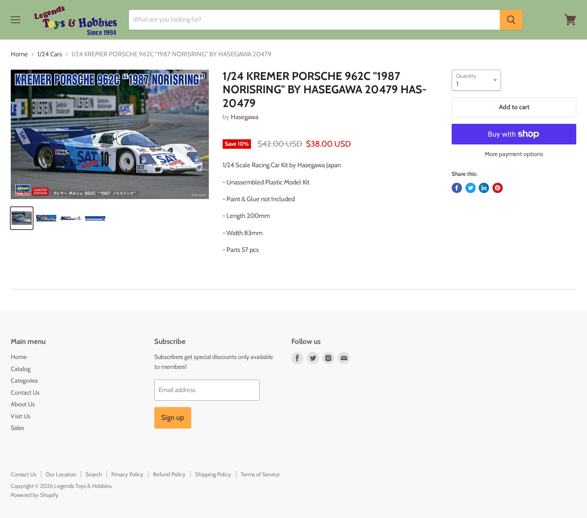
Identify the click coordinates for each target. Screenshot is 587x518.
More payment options (514, 153)
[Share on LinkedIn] (484, 188)
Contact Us (25, 392)
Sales (17, 428)
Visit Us (21, 416)
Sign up (172, 417)
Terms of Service (260, 474)
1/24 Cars (49, 54)
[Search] (511, 20)
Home (19, 54)
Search (94, 474)
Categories (24, 380)
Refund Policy (169, 474)
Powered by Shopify (34, 494)
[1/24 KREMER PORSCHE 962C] (110, 134)
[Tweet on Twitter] (470, 188)
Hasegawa (244, 117)
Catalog (21, 369)
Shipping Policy (213, 474)
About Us (23, 404)
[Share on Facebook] (457, 188)
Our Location (61, 474)
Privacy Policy (127, 474)
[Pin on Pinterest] (497, 188)
